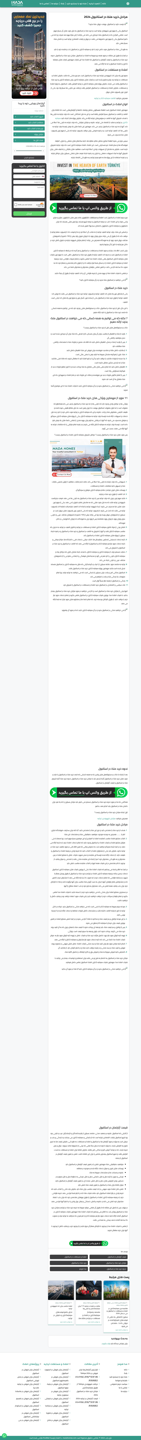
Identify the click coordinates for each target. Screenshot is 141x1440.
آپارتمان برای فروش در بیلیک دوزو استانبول (57, 1385)
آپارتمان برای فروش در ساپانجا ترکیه (56, 1407)
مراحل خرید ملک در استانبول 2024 (87, 1393)
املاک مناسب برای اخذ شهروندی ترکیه (61, 1307)
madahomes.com (69, 1438)
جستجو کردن (29, 157)
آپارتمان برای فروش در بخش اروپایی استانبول (28, 1378)
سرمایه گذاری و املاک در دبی (118, 1303)
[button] (127, 3)
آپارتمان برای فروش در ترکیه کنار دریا (28, 1385)
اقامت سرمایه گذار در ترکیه (105, 98)
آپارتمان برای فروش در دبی (28, 1420)
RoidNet (46, 1438)
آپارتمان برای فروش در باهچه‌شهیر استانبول (59, 1378)
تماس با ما (44, 3)
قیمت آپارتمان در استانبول (117, 1256)
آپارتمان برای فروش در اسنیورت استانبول (56, 1371)
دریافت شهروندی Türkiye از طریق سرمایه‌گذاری (87, 1385)
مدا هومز (82, 1269)
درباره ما (54, 3)
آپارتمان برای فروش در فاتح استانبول (57, 1421)
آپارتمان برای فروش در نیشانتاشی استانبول (30, 1414)
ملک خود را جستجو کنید (76, 3)
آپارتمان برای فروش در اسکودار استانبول (27, 1407)
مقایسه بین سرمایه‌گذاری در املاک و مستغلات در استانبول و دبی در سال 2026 (117, 1311)
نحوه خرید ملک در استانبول (116, 1269)
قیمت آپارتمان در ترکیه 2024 (87, 1398)
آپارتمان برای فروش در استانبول (30, 1371)
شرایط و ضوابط (121, 1380)
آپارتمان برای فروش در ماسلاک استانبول (27, 1393)
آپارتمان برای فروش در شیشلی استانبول (56, 1400)
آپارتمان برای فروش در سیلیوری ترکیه (59, 1393)
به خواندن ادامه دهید (121, 1330)
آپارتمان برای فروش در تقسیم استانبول (27, 1400)
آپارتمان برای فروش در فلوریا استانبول (57, 1414)
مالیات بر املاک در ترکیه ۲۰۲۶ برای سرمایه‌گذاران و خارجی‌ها (89, 1307)
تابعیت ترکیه (94, 3)
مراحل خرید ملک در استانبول (116, 1263)
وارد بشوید (106, 1343)
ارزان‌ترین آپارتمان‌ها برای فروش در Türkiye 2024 (88, 1371)
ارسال (29, 213)
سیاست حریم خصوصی (118, 1384)
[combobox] (29, 117)
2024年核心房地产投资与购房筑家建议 (86, 1378)
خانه (104, 3)
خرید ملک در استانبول (78, 1263)
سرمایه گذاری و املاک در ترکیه (117, 1304)
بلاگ (62, 3)
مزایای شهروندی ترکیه (106, 818)
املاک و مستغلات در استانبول (75, 1256)
